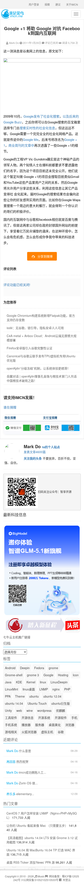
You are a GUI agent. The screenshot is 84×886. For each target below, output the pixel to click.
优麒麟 (60, 710)
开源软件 (61, 717)
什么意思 (25, 751)
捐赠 (47, 4)
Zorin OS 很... (28, 783)
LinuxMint (11, 689)
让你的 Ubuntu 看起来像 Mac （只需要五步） (37, 825)
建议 (58, 4)
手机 (74, 717)
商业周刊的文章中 (21, 145)
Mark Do (14, 43)
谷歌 (61, 732)
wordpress (44, 710)
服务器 (39, 725)
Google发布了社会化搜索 (41, 116)
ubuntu (34, 696)
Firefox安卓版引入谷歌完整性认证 (29, 348)
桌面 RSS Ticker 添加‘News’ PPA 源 (30, 862)
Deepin (25, 668)
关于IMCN (72, 4)
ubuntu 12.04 (52, 696)
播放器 (26, 725)
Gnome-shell (13, 675)
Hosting (63, 675)
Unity (8, 710)
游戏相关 (11, 732)
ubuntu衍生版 (60, 703)
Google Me (30, 139)
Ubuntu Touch (37, 703)
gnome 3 (33, 675)
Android (10, 668)
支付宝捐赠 (50, 418)
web (19, 710)
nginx (56, 689)
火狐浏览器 (29, 732)
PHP (67, 689)
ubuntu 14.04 (14, 703)
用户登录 (34, 4)
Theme (20, 696)
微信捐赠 (10, 418)
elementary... (25, 794)
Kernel (30, 682)
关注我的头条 (33, 458)
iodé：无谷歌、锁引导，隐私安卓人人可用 (35, 328)
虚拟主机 (47, 732)
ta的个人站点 (51, 447)
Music (41, 876)
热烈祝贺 (22, 762)
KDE (19, 682)
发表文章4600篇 (35, 452)
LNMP (43, 689)
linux (43, 682)
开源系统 (44, 717)
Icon (76, 675)
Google (48, 675)
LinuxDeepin (59, 682)
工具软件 (11, 717)
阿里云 (66, 880)
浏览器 (69, 725)
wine (29, 710)
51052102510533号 (46, 880)
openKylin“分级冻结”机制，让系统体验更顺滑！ (38, 368)
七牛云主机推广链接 (16, 637)
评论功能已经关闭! (16, 284)
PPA (8, 696)
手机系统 (11, 725)
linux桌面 (29, 689)
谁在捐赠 (9, 407)
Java (8, 682)
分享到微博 (45, 256)
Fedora (39, 668)
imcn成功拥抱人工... (32, 772)
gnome (53, 668)
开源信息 (28, 717)
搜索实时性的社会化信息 (37, 128)
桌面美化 (55, 725)
